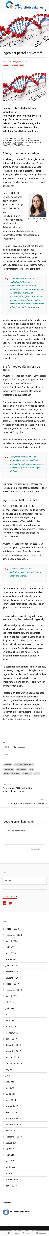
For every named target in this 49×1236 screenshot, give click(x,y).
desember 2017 (13, 1118)
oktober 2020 (12, 929)
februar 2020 (12, 959)
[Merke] (25, 881)
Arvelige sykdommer (24, 764)
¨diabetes (8, 769)
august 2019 (12, 996)
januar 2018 (11, 1112)
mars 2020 (11, 953)
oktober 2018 (12, 1057)
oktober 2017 (12, 1130)
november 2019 (13, 978)
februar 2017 (12, 1179)
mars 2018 (11, 1100)
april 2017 (10, 1167)
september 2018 (14, 1063)
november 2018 (13, 1051)
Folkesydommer (11, 773)
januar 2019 (11, 1039)
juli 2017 (10, 1149)
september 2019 (14, 990)
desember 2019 (13, 971)
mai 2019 (10, 1014)
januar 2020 (11, 965)
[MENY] (5, 10)
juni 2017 (10, 1155)
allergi (7, 764)
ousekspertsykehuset (13, 65)
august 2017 (12, 1143)
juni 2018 (10, 1081)
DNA (31, 769)
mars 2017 (11, 1173)
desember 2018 (13, 1045)
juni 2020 (10, 947)
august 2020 (12, 941)
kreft (37, 773)
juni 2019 (10, 1008)
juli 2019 (10, 1002)
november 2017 (13, 1124)
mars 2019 (11, 1026)
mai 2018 (10, 1088)
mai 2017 (10, 1161)
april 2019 (10, 1020)
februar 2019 (12, 1033)
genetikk (26, 773)
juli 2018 (10, 1075)
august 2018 (12, 1069)
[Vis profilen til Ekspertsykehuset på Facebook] (5, 903)
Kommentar (35, 849)
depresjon (21, 769)
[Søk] (42, 10)
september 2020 (14, 935)
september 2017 (14, 1136)
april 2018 (10, 1094)
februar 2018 (12, 1106)
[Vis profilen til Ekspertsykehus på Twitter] (10, 903)
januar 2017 (11, 1185)
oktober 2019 (12, 984)
